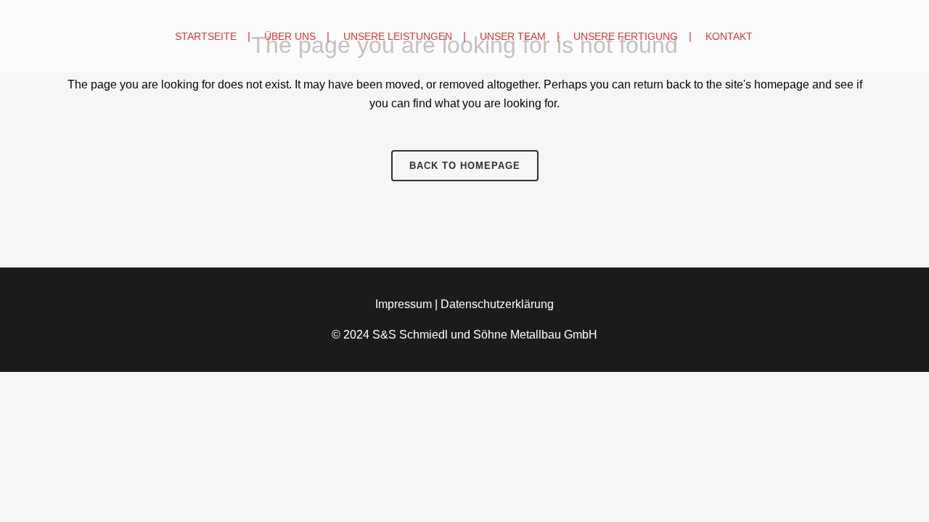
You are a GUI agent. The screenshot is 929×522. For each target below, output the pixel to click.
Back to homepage (464, 165)
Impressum (403, 304)
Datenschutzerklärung (497, 304)
